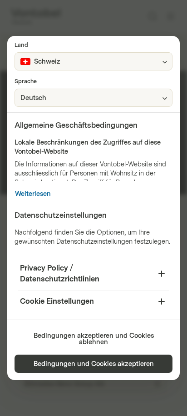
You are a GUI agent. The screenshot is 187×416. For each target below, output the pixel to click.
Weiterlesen (33, 194)
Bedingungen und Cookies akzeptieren (94, 364)
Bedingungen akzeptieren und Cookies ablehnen (94, 339)
